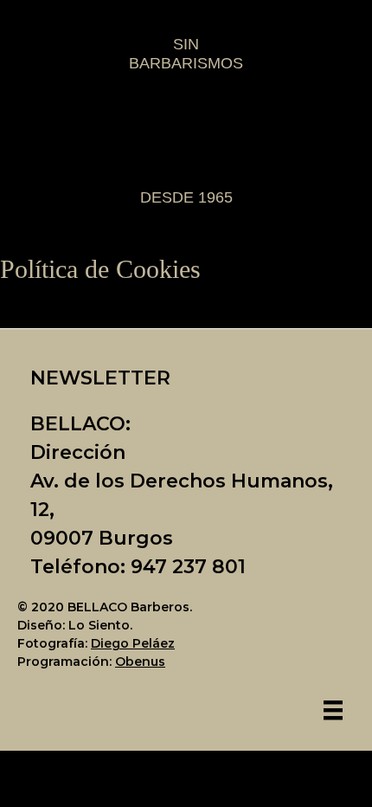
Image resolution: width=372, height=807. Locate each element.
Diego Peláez (133, 643)
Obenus (140, 661)
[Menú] (333, 710)
